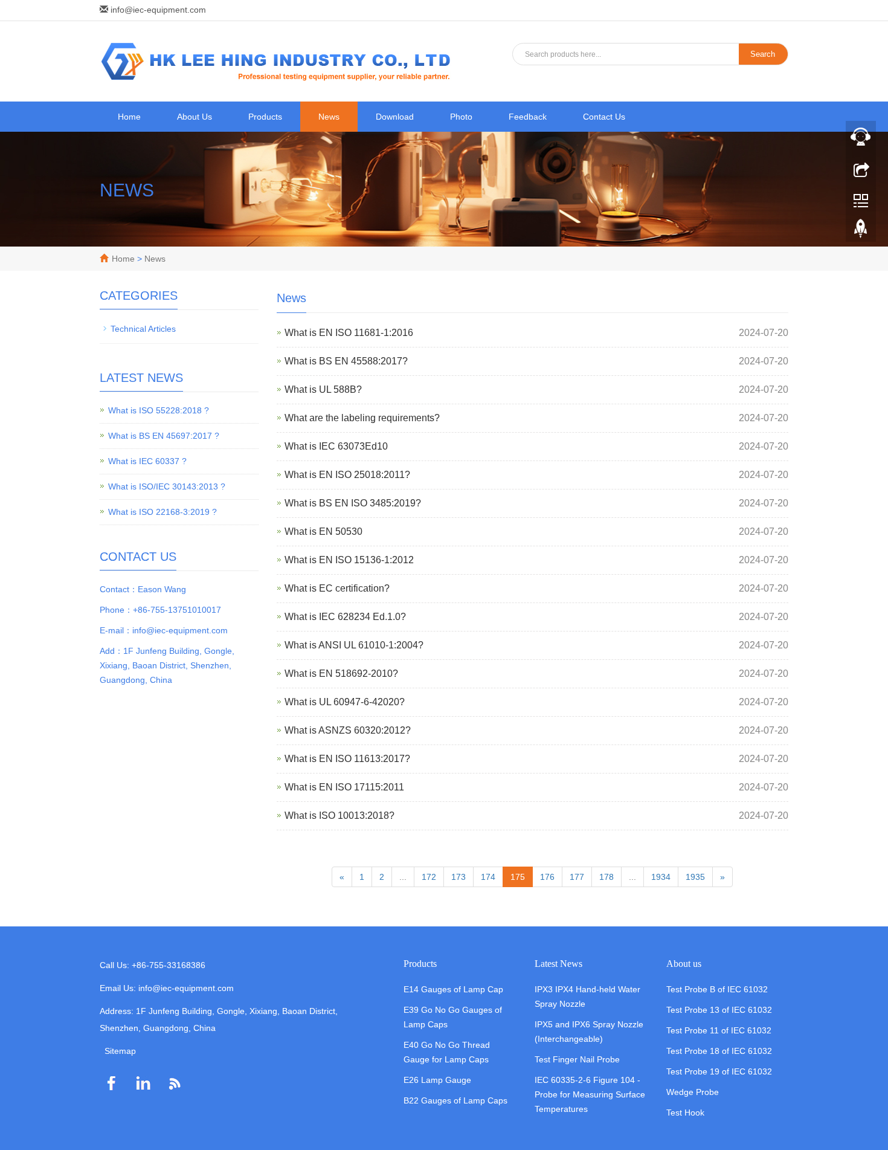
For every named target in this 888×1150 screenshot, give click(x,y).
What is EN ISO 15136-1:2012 (349, 560)
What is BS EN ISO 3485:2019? (353, 503)
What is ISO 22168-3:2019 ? (162, 512)
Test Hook (685, 1112)
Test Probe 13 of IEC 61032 (719, 1010)
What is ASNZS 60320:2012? (348, 730)
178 (606, 877)
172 (429, 877)
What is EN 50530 (323, 531)
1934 (661, 877)
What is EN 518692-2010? (341, 673)
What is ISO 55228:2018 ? (158, 410)
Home (129, 116)
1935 (695, 877)
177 (577, 877)
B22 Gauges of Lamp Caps (455, 1100)
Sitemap (120, 1051)
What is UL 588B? (323, 389)
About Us (194, 116)
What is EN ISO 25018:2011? (347, 475)
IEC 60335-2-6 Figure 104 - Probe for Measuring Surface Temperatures (590, 1094)
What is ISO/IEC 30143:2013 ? (166, 486)
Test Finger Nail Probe (577, 1059)
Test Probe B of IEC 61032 (717, 989)
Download (395, 116)
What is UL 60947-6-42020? (345, 702)
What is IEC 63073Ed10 (336, 446)
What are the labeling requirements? (362, 418)
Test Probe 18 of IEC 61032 (719, 1051)
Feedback (528, 116)
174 (488, 877)
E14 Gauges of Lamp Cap (453, 989)
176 (547, 877)
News (328, 116)
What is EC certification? (337, 588)
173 (458, 877)
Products (265, 116)
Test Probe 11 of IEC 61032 (718, 1030)
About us (683, 963)
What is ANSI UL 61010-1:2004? (354, 645)
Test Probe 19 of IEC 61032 (719, 1071)
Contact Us (604, 116)
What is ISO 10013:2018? (339, 815)
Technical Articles (143, 329)
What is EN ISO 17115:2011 (344, 787)
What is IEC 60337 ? (147, 461)
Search (762, 54)
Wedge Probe (692, 1092)
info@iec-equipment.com (158, 10)
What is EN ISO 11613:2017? (347, 759)
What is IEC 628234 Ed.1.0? (345, 617)
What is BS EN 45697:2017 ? (163, 436)
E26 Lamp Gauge (437, 1080)
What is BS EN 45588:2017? (346, 361)
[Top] (861, 231)
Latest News (558, 963)
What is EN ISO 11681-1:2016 (349, 333)
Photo (461, 116)
